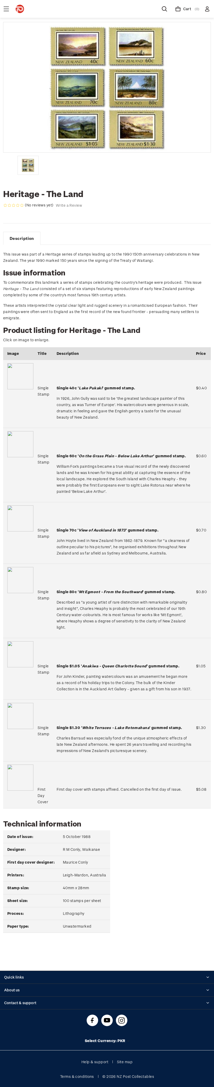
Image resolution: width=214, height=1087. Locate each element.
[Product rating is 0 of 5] (13, 205)
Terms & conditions (77, 1076)
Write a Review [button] (69, 205)
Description (22, 238)
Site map (125, 1062)
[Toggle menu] (6, 9)
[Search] (164, 9)
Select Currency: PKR (105, 1040)
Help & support (94, 1062)
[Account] (207, 9)
